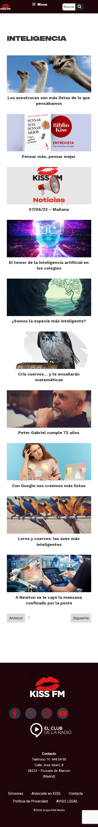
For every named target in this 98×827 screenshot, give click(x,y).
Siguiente (81, 618)
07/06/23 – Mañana (49, 209)
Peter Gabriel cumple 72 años (48, 432)
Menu (42, 4)
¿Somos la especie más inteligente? (49, 321)
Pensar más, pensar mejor (49, 156)
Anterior (16, 618)
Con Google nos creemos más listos (48, 485)
